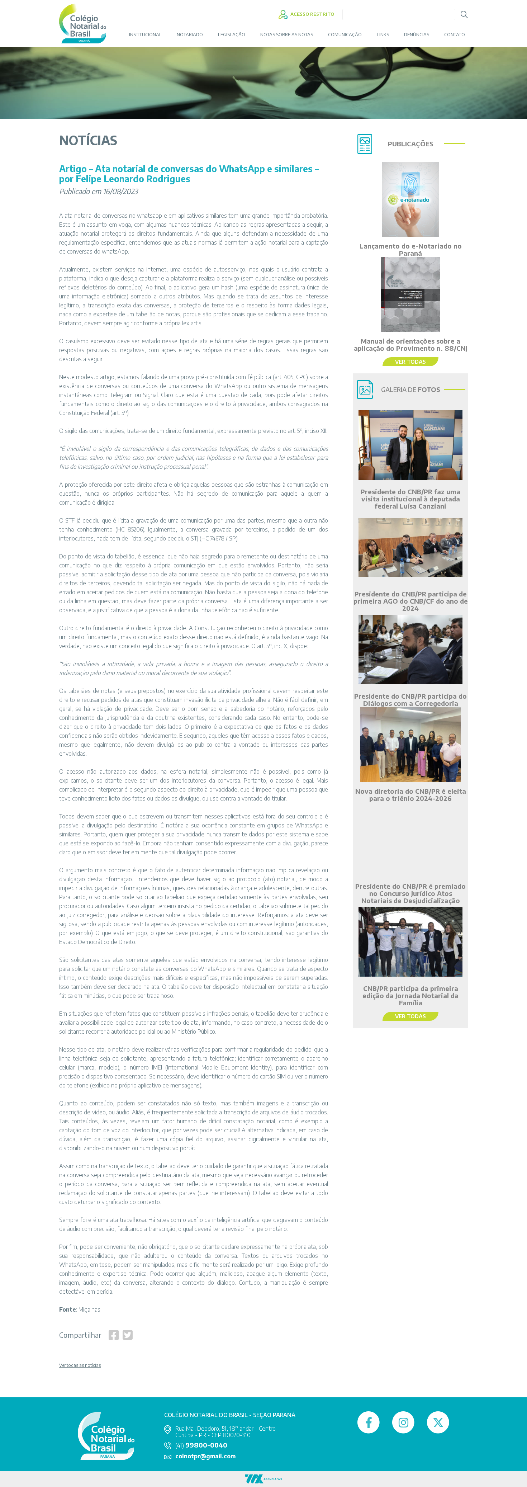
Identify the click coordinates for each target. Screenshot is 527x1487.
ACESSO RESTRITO (311, 14)
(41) (201, 1445)
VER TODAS (410, 361)
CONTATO (454, 34)
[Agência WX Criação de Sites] (263, 1479)
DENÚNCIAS (416, 34)
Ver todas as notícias (80, 1365)
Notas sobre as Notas (286, 34)
